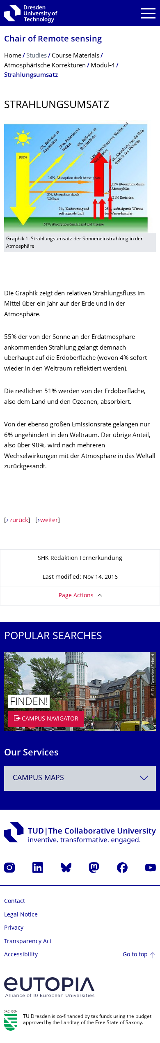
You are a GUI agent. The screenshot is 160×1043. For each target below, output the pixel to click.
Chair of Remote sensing (53, 40)
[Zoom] (80, 176)
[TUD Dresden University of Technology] (30, 13)
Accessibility (21, 955)
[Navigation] (148, 13)
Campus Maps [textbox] (38, 778)
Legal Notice (21, 915)
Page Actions (76, 596)
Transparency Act (28, 941)
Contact (14, 901)
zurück (18, 521)
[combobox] (80, 778)
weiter (49, 521)
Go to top (135, 955)
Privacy (13, 928)
